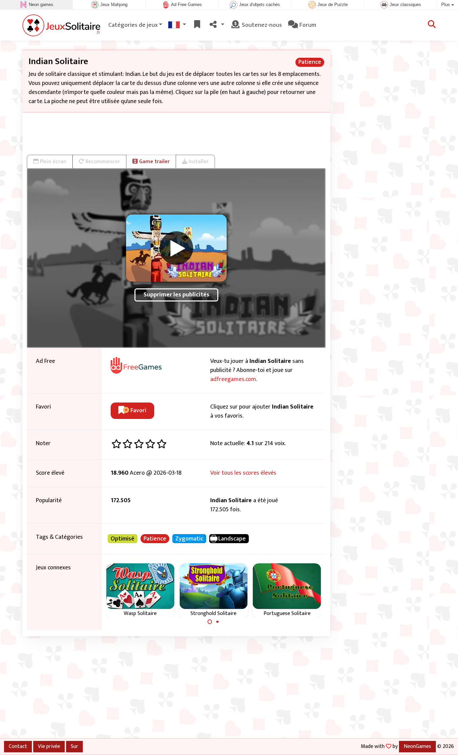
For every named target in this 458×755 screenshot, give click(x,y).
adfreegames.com (233, 379)
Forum (307, 25)
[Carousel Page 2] (217, 621)
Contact (18, 746)
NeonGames (417, 746)
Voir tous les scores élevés (243, 473)
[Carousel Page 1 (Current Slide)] (210, 621)
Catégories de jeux (133, 25)
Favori (137, 411)
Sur (74, 746)
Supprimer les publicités (176, 295)
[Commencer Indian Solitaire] (176, 248)
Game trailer (154, 161)
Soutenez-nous (261, 25)
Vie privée (49, 746)
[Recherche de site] (432, 25)
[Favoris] (197, 25)
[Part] (216, 25)
